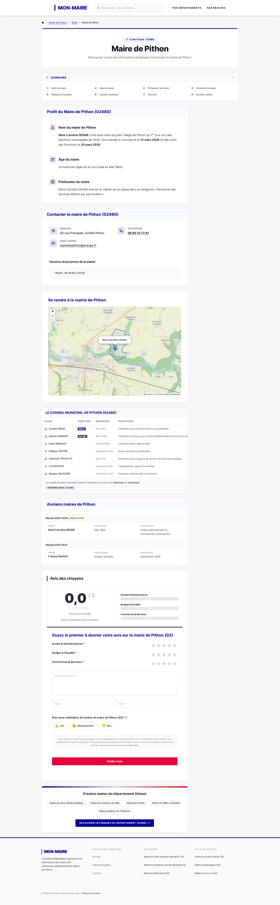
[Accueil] (42, 22)
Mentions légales (101, 864)
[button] (115, 348)
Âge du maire (104, 88)
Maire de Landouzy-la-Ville (105, 803)
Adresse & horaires (59, 94)
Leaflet (149, 394)
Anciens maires (202, 94)
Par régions (216, 7)
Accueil (96, 856)
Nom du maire (56, 88)
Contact (97, 873)
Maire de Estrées (136, 803)
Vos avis (150, 94)
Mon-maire (55, 851)
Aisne (74, 22)
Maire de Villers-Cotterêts (166, 803)
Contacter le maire (204, 88)
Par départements (187, 7)
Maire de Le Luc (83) (206, 873)
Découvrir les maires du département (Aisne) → (114, 822)
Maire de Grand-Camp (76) (209, 856)
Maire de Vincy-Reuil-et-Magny (66, 803)
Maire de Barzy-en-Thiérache (114, 811)
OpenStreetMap (162, 394)
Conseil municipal (106, 94)
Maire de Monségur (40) (208, 864)
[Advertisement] (216, 154)
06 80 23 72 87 (138, 233)
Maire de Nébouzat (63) (156, 873)
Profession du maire (156, 88)
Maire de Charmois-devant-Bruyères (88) (165, 864)
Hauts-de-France (58, 22)
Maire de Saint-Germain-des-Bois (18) (164, 856)
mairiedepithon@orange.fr (78, 245)
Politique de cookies (91, 893)
